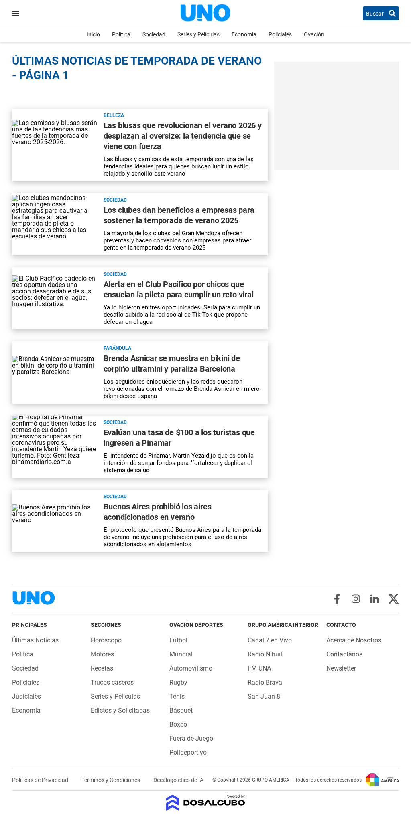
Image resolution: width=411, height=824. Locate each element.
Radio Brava (265, 682)
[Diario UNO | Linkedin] (374, 599)
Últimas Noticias (35, 640)
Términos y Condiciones (111, 780)
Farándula (117, 348)
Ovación (314, 34)
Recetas (102, 668)
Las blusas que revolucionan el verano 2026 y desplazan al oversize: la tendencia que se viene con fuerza (183, 136)
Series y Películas (198, 34)
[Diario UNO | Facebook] (337, 599)
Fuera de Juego (191, 738)
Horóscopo (106, 640)
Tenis (177, 696)
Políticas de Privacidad (40, 780)
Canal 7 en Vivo (270, 640)
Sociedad (153, 34)
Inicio (93, 34)
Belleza (114, 115)
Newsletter (341, 668)
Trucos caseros (112, 682)
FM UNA (259, 668)
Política (121, 34)
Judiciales (26, 696)
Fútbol (178, 640)
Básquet (181, 710)
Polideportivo (188, 752)
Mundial (181, 654)
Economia (244, 34)
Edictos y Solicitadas (120, 710)
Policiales (280, 34)
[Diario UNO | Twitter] (393, 599)
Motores (102, 654)
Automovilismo (190, 668)
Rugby (178, 682)
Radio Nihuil (265, 654)
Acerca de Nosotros (353, 640)
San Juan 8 (264, 696)
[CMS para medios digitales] (205, 803)
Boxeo (178, 724)
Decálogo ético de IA (178, 780)
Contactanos (344, 654)
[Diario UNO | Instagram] (355, 599)
